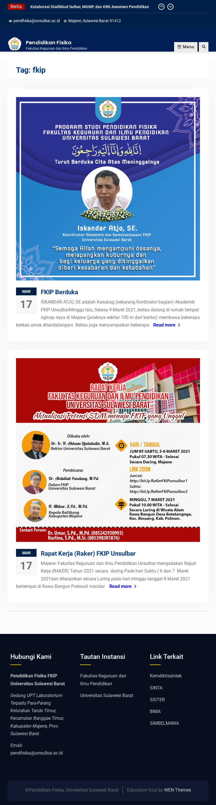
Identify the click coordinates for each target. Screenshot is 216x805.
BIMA (155, 711)
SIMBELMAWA (164, 723)
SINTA (156, 688)
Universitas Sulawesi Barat (106, 695)
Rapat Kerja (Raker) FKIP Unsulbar (88, 553)
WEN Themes (177, 790)
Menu (188, 46)
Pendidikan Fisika (48, 42)
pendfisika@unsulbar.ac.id (37, 21)
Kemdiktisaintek (166, 676)
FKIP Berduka (59, 292)
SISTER (157, 699)
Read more (164, 325)
